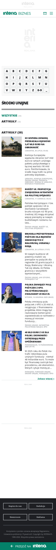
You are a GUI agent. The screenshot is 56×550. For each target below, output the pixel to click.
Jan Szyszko (44, 277)
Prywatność (27, 534)
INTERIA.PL (48, 534)
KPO (45, 327)
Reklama (41, 517)
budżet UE (43, 226)
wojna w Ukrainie (43, 182)
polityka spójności (34, 228)
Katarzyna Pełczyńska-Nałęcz (37, 326)
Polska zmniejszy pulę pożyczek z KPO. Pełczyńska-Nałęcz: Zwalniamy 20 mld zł (38, 289)
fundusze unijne (42, 372)
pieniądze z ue (31, 279)
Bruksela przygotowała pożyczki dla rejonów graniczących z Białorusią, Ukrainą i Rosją (39, 240)
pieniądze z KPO (46, 373)
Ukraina (29, 178)
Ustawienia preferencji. (13, 534)
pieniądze (29, 372)
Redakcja (40, 506)
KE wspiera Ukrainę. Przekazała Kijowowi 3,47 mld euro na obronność (38, 143)
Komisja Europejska (43, 178)
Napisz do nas (15, 506)
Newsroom (15, 517)
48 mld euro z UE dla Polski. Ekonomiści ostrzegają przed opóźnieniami (37, 337)
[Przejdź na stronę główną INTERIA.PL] (10, 13)
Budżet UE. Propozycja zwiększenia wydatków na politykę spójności (39, 192)
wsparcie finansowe (35, 184)
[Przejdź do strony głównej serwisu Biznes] (25, 13)
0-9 (39, 90)
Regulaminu (44, 531)
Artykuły (9, 121)
